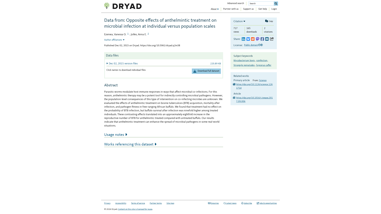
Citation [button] (238, 21)
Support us (248, 9)
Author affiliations (113, 40)
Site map (170, 203)
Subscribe (248, 203)
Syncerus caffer (263, 65)
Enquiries (215, 203)
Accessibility (120, 203)
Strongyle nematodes (244, 65)
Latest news (231, 203)
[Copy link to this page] (272, 39)
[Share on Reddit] (252, 39)
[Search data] (276, 3)
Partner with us (231, 9)
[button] (163, 63)
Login (274, 9)
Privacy (107, 203)
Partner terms (156, 203)
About (214, 9)
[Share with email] (267, 39)
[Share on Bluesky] (248, 39)
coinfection (261, 60)
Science (263, 80)
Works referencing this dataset (128, 144)
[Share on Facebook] (262, 39)
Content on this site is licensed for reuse (135, 209)
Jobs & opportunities (268, 203)
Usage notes (114, 135)
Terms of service (138, 203)
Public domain (251, 45)
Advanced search (235, 3)
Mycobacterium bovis (244, 60)
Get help (262, 9)
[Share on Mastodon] (257, 39)
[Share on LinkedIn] (243, 39)
